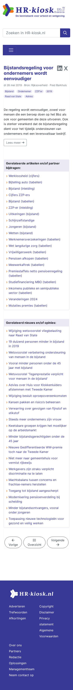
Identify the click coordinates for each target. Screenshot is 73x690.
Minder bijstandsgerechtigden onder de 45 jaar (36, 439)
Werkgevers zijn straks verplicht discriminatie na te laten (31, 471)
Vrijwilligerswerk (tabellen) (27, 252)
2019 (49, 91)
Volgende (57, 540)
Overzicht (34, 545)
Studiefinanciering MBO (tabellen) (32, 282)
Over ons (15, 645)
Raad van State (13, 96)
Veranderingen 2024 (23, 299)
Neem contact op (21, 675)
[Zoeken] (65, 32)
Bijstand (9, 91)
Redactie (15, 657)
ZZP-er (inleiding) (21, 207)
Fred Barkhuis (58, 85)
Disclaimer (46, 612)
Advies (29, 96)
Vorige (13, 545)
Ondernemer (24, 91)
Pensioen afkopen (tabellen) (28, 258)
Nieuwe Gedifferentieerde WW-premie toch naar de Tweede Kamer (35, 449)
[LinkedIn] (59, 69)
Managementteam (21, 669)
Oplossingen (17, 663)
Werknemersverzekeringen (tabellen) (34, 239)
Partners (15, 651)
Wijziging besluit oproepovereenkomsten (38, 396)
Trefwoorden (18, 612)
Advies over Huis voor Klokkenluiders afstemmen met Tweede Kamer (35, 387)
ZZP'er (38, 91)
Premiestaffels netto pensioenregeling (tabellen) (35, 273)
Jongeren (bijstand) (22, 227)
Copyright (46, 606)
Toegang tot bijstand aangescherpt (33, 491)
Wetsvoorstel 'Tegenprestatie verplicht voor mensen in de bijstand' (36, 376)
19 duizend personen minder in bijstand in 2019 (36, 344)
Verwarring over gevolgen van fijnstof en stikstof (37, 411)
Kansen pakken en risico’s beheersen (34, 402)
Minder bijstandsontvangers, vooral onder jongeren (34, 510)
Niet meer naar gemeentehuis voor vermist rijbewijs (33, 460)
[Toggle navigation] (11, 50)
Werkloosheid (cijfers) (24, 176)
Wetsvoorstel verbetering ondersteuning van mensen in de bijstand (37, 355)
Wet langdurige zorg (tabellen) (30, 246)
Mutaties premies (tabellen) (28, 305)
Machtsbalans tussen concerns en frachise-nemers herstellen (32, 482)
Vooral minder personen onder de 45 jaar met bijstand (35, 365)
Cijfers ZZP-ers (19, 195)
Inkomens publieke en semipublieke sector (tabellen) (34, 290)
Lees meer (14, 142)
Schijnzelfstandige (21, 220)
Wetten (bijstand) (21, 233)
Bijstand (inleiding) (22, 188)
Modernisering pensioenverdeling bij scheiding (34, 499)
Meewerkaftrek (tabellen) (26, 265)
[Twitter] (66, 69)
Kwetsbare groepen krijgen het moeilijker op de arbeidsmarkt (38, 428)
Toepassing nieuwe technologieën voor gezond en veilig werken (36, 521)
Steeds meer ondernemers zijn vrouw (35, 419)
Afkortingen (17, 618)
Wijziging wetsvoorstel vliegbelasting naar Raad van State (35, 333)
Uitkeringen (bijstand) (24, 214)
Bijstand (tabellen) (21, 201)
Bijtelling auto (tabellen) (25, 182)
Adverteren (17, 606)
